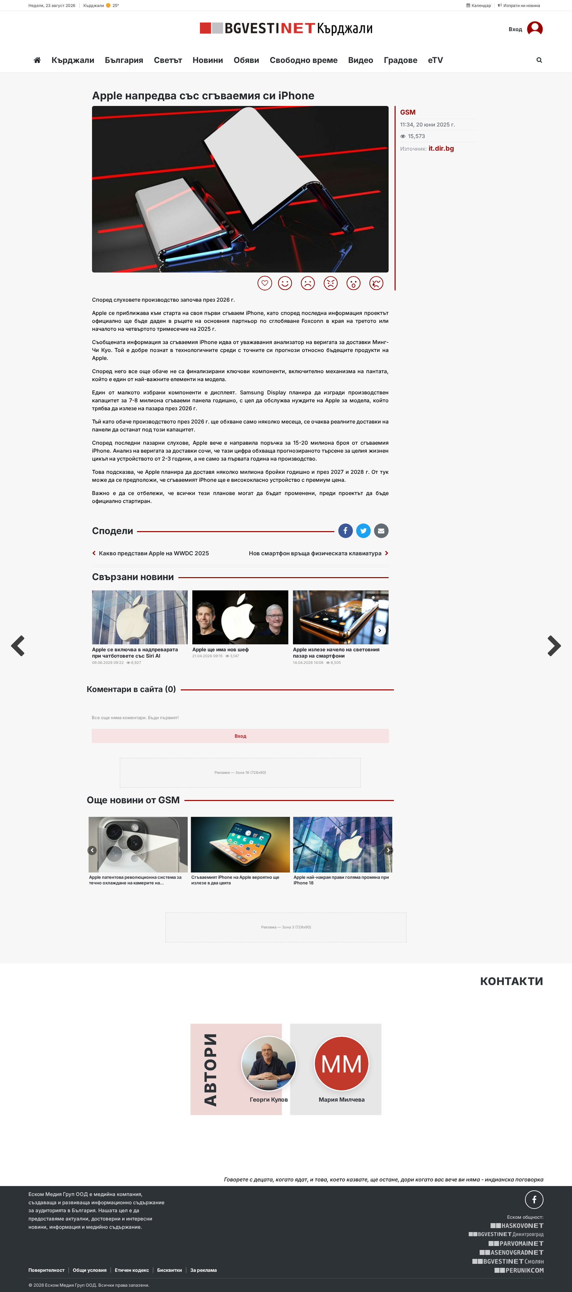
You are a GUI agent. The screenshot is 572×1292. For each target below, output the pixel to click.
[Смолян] (508, 1261)
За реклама (203, 1270)
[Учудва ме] (356, 283)
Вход (515, 29)
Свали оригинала (115, 113)
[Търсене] (537, 60)
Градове (400, 60)
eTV (435, 60)
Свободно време (304, 60)
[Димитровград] (506, 1234)
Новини (208, 60)
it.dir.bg (441, 148)
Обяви (246, 60)
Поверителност (46, 1270)
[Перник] (519, 1270)
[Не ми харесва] (310, 283)
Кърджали (73, 60)
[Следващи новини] (380, 631)
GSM (408, 112)
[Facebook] (534, 1199)
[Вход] (535, 29)
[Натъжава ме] (379, 283)
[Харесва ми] (287, 283)
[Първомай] (516, 1243)
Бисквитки (169, 1270)
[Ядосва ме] (333, 283)
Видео (360, 60)
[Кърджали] (286, 29)
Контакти (512, 981)
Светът (168, 60)
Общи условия (90, 1270)
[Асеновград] (512, 1252)
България (124, 60)
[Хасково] (517, 1225)
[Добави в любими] (266, 283)
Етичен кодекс (132, 1270)
